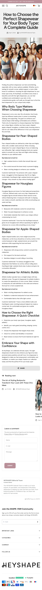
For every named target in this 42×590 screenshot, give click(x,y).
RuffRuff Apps (30, 499)
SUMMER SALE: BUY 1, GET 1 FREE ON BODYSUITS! (21, 1)
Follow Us (6, 552)
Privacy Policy (8, 434)
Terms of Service (19, 434)
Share (22, 368)
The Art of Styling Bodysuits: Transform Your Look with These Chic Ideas (17, 382)
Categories (6, 538)
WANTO (38, 499)
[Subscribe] (37, 522)
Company (5, 545)
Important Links (8, 531)
